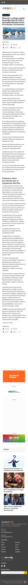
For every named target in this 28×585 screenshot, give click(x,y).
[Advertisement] (14, 351)
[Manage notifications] (25, 582)
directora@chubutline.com (6, 532)
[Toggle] (24, 8)
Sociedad (3, 549)
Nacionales (17, 542)
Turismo (17, 544)
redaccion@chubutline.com (6, 536)
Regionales (3, 551)
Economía (3, 547)
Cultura (16, 547)
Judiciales (17, 549)
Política (2, 542)
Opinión (2, 544)
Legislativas (17, 551)
